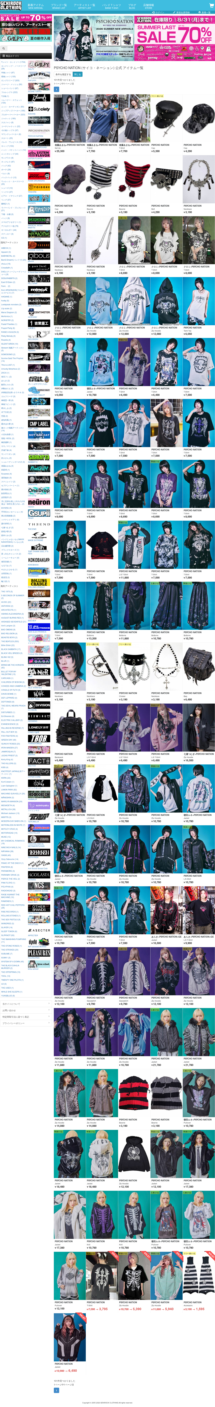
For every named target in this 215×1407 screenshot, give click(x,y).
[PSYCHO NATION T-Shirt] (134, 362)
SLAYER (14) (7, 927)
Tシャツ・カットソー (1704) (13, 62)
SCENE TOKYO (34, 91)
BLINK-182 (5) (7, 657)
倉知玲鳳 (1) (6, 419)
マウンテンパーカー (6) (11, 134)
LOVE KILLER (34, 832)
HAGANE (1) (6, 296)
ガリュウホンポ (34, 788)
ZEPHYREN (33, 857)
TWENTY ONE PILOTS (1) (12, 979)
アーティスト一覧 (84, 6)
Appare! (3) (6, 252)
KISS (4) (4, 767)
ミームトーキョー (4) (10, 557)
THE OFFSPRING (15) (10, 972)
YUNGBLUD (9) (8, 995)
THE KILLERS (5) (8, 763)
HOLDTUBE (33, 924)
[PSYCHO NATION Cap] (166, 118)
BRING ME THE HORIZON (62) (12, 666)
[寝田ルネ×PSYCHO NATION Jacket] (102, 362)
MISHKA (31, 754)
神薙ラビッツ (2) (8, 404)
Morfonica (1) (7, 316)
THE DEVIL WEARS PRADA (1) (13, 707)
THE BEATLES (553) (10, 641)
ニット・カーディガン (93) (12, 106)
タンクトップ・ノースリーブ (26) (13, 67)
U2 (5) (4, 983)
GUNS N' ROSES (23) (10, 743)
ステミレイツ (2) (8, 481)
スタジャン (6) (7, 122)
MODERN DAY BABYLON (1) (13, 821)
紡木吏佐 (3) (6, 507)
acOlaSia (32, 879)
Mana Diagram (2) (9, 312)
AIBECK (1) (6, 248)
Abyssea (31, 350)
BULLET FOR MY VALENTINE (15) (8, 672)
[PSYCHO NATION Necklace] (199, 179)
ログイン (159, 12)
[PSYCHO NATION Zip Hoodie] (134, 788)
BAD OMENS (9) (8, 629)
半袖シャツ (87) (8, 72)
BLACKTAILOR (34, 305)
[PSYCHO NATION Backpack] (70, 728)
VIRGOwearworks (35, 124)
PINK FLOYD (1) (8, 882)
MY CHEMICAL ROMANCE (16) (13, 842)
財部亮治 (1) (6, 493)
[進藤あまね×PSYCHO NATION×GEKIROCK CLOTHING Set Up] (70, 118)
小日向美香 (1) (7, 434)
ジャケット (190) (8, 118)
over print (32, 80)
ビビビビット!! (34, 642)
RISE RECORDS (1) (10, 911)
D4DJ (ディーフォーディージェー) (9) (13, 273)
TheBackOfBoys (35, 743)
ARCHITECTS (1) (8, 609)
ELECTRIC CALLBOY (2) (12, 720)
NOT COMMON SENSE (38, 890)
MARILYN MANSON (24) (11, 801)
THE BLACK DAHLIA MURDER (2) (10, 966)
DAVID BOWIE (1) (8, 693)
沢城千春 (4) (6, 450)
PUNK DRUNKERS (36, 180)
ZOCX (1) (5, 372)
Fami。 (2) (5, 286)
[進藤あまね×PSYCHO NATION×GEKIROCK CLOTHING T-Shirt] (102, 118)
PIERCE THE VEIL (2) (10, 878)
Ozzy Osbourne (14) (9, 859)
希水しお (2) (6, 408)
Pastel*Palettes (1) (9, 324)
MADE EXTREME (35, 540)
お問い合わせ (9, 1010)
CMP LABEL (33, 428)
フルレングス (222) (9, 92)
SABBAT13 (32, 462)
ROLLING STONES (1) (11, 915)
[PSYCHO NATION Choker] (134, 667)
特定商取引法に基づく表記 (16, 1016)
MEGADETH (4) (8, 805)
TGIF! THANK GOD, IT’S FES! (38, 552)
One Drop (32, 495)
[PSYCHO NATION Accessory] (199, 1276)
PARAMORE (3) (8, 870)
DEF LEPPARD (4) (9, 697)
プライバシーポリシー (14, 1023)
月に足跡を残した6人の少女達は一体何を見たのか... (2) (13, 502)
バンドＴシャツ (111, 6)
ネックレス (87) (8, 161)
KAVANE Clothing (35, 249)
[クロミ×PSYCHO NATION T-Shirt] (134, 240)
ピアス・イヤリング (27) (11, 195)
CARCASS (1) (7, 678)
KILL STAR (32, 283)
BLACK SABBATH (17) (11, 649)
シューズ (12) (7, 188)
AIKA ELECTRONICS (37, 631)
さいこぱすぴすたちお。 (38, 383)
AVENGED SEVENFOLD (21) (13, 621)
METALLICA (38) (8, 809)
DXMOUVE (32, 484)
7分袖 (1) (5, 96)
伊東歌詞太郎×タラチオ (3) (12, 392)
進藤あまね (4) (7, 465)
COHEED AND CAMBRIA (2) (13, 686)
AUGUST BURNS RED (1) (12, 617)
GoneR (31, 598)
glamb (30, 102)
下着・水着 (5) (7, 214)
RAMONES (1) (7, 901)
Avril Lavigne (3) (8, 625)
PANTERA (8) (7, 867)
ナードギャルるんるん (37, 665)
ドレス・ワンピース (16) (11, 142)
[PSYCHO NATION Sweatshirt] (102, 971)
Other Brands (33, 913)
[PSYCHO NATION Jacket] (166, 1032)
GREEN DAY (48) (8, 739)
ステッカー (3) (7, 233)
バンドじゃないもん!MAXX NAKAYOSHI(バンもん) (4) (12, 540)
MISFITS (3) (6, 817)
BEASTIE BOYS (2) (9, 637)
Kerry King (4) (7, 759)
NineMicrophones (35, 450)
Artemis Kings (34, 372)
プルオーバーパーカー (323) (13, 114)
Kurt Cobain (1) (7, 781)
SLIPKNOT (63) (7, 935)
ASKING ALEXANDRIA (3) (12, 613)
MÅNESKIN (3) (7, 797)
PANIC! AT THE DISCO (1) (12, 863)
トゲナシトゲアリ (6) (10, 519)
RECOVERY (33, 339)
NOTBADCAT (34, 439)
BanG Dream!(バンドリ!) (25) (13, 259)
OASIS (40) (6, 855)
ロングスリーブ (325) (10, 80)
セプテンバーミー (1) (10, 485)
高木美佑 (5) (6, 489)
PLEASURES (34, 957)
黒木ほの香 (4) (7, 423)
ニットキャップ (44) (9, 153)
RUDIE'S (32, 203)
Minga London (34, 294)
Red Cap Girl (33, 169)
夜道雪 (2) (5, 577)
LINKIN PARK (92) (9, 789)
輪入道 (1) (5, 581)
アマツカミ (32, 406)
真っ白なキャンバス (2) (11, 553)
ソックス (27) (7, 191)
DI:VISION (32, 709)
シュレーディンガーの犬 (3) (13, 461)
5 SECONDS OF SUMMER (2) (12, 596)
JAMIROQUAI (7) (8, 751)
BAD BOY (32, 620)
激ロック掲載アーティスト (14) (12, 429)
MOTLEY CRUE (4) (9, 828)
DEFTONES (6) (7, 701)
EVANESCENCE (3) (9, 724)
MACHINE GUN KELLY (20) (13, 793)
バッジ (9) (5, 218)
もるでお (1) (6, 565)
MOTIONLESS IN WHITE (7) (13, 825)
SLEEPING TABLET (36, 395)
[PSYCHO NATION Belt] (166, 179)
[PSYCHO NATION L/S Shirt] (102, 788)
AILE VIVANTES (35, 687)
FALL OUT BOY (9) (9, 731)
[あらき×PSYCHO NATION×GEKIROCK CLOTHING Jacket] (166, 910)
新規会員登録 (183, 12)
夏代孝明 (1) (6, 523)
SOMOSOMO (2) (8, 354)
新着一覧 (206, 12)
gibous (31, 261)
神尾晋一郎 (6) (7, 400)
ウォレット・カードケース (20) (12, 182)
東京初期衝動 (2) (8, 515)
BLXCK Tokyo (34, 698)
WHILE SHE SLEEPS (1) (11, 991)
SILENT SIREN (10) (9, 343)
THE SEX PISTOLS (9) (10, 919)
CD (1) (4, 237)
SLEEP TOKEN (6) (9, 931)
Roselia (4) (6, 339)
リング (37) (6, 199)
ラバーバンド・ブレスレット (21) (13, 209)
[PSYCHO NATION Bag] (199, 667)
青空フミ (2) (6, 376)
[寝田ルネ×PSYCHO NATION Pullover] (199, 1093)
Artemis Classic (34, 361)
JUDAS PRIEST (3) (9, 755)
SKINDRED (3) (7, 923)
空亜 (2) (4, 416)
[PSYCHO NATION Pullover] (70, 1276)
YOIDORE (32, 191)
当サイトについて (11, 1003)
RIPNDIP (32, 214)
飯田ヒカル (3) (7, 384)
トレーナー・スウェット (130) (11, 101)
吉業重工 (32, 328)
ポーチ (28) (6, 169)
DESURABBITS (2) (9, 278)
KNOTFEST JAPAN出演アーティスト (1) (13, 772)
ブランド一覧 (59, 6)
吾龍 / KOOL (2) (7, 438)
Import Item (32, 901)
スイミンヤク (33, 810)
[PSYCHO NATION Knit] (102, 1215)
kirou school (33, 968)
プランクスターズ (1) (10, 549)
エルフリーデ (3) (8, 396)
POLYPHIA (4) (7, 886)
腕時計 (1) (5, 203)
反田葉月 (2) (6, 497)
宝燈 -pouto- (33, 417)
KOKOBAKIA (33, 564)
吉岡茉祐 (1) (6, 573)
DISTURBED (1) (8, 712)
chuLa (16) (6, 263)
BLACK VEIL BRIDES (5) (12, 653)
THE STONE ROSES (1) (11, 945)
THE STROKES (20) (9, 949)
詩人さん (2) (6, 458)
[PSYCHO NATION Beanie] (102, 179)
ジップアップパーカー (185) (13, 110)
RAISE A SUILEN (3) (10, 332)
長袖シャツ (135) (8, 76)
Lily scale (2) (6, 308)
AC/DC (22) (6, 602)
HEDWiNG (32, 721)
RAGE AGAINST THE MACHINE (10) (10, 895)
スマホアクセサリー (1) (11, 222)
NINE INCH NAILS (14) (11, 847)
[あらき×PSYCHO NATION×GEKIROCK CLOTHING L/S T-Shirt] (199, 910)
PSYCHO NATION (35, 136)
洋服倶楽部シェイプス (37, 609)
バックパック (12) (9, 177)
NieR (30, 676)
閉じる (77, 74)
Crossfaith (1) (7, 267)
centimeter (32, 316)
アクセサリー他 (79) (9, 226)
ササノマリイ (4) (8, 446)
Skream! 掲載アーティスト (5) (12, 349)
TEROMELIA (33, 821)
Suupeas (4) (6, 473)
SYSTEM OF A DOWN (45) (12, 961)
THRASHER (33, 575)
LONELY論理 (33, 732)
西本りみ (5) (6, 535)
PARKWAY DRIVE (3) (10, 874)
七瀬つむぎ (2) (7, 527)
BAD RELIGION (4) (9, 633)
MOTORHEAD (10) (9, 832)
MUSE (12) (6, 836)
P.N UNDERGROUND (37, 147)
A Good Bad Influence (37, 272)
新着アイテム (36, 6)
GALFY (31, 69)
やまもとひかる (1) (9, 569)
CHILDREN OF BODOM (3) (13, 682)
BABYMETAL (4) (8, 255)
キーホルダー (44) (9, 229)
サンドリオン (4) (8, 454)
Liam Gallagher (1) (9, 785)
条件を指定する (63, 74)
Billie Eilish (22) (8, 645)
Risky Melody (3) (8, 335)
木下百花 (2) (6, 412)
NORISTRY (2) (7, 320)
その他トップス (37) (9, 130)
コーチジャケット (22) (10, 126)
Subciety (31, 113)
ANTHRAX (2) (7, 606)
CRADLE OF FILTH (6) (10, 689)
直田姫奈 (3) (6, 477)
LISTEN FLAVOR (35, 158)
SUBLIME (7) (6, 953)
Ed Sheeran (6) (7, 716)
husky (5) (5, 300)
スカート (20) (7, 138)
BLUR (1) (5, 661)
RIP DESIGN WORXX (37, 946)
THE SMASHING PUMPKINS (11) (13, 940)
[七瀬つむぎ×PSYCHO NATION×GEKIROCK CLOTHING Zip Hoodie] (199, 728)
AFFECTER (33, 935)
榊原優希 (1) (6, 442)
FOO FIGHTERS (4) (9, 735)
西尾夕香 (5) (6, 531)
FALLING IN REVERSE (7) (12, 728)
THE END (32, 529)
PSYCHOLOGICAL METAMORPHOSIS (36, 844)
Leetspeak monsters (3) (11, 304)
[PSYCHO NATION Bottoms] (102, 606)
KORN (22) (6, 777)
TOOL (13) (5, 976)
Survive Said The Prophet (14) (12, 359)
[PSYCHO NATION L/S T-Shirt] (134, 545)
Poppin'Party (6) (8, 328)
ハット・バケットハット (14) (13, 149)
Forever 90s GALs (35, 654)
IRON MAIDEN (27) (9, 747)
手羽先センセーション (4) (12, 511)
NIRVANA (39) (7, 851)
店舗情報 (148, 6)
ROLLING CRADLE (36, 587)
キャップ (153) (7, 146)
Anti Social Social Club (38, 868)
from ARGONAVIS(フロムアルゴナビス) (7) (13, 291)
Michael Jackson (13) (10, 813)
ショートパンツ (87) (9, 88)
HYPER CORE (34, 776)
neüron (31, 506)
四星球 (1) (5, 469)
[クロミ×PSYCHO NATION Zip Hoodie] (102, 301)
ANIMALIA (32, 799)
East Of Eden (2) (8, 282)
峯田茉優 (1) (6, 561)
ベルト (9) (5, 173)
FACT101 (32, 765)
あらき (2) (5, 380)
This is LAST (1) (8, 364)
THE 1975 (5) (7, 591)
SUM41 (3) (6, 957)
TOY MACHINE (34, 238)
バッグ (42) (6, 165)
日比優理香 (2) (7, 545)
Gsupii (31, 517)
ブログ (132, 6)
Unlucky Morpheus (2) (10, 368)
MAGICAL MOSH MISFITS (35, 226)
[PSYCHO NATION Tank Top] (199, 301)
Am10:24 (32, 473)
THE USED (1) (7, 987)
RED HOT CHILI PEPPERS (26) (13, 906)
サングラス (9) (7, 157)
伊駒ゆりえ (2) (7, 388)
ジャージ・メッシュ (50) (11, 84)
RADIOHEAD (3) (8, 890)
